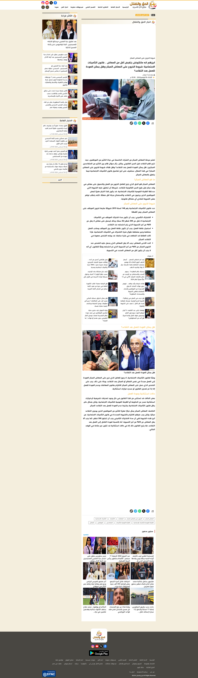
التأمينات (112, 519)
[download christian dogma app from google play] (99, 653)
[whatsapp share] (139, 123)
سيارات (76, 663)
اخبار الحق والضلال (142, 15)
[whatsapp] (131, 123)
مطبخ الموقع (69, 660)
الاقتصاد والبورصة (149, 663)
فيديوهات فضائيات (110, 663)
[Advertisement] (118, 40)
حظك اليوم (140, 667)
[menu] (47, 7)
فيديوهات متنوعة (77, 7)
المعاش (92, 523)
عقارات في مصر (57, 663)
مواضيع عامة (59, 660)
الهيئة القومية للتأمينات (123, 523)
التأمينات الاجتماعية (100, 519)
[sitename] (99, 635)
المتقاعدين (110, 523)
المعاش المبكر (149, 519)
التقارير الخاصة (103, 7)
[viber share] (135, 123)
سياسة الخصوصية (142, 672)
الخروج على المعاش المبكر (134, 519)
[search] (43, 7)
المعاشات (120, 519)
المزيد (60, 179)
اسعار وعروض (68, 663)
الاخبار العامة (115, 7)
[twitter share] (143, 123)
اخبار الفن (64, 7)
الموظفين (100, 523)
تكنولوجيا (84, 663)
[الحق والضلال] (153, 15)
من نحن (152, 672)
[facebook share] (148, 123)
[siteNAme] (143, 5)
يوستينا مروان (148, 74)
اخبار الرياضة (79, 660)
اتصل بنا (132, 672)
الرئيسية (125, 7)
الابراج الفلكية (150, 667)
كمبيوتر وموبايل (137, 663)
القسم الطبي (90, 7)
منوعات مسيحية (90, 660)
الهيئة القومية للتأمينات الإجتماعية (144, 523)
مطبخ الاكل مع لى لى (96, 663)
